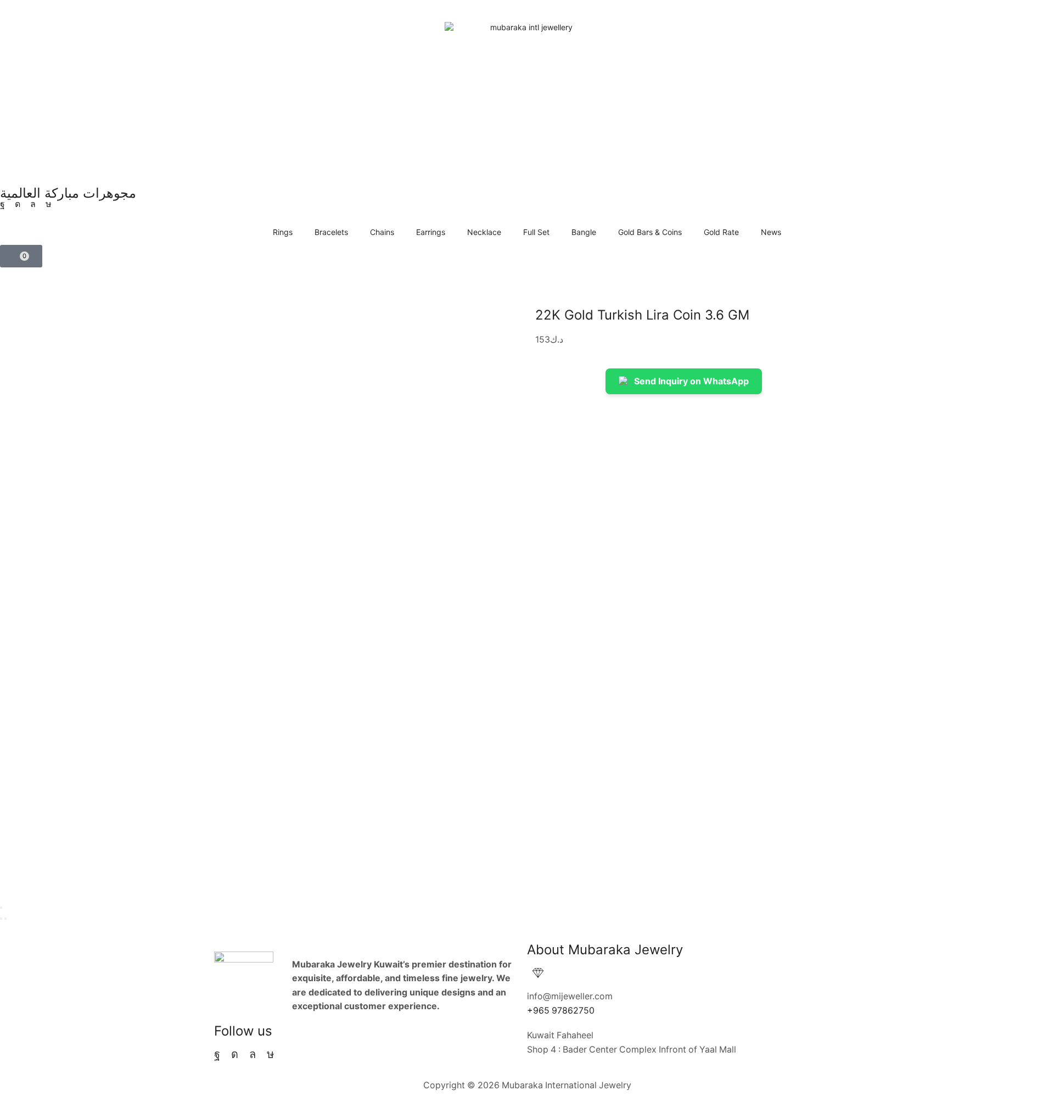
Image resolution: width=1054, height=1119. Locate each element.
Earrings (430, 232)
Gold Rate (721, 232)
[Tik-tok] (49, 204)
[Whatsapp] (33, 204)
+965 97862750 (561, 1010)
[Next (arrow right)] (5, 918)
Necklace (484, 232)
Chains (382, 232)
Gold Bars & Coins (650, 232)
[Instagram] (17, 204)
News (771, 232)
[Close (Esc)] (1, 908)
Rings (283, 232)
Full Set (536, 232)
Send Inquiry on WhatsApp (691, 381)
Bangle (583, 232)
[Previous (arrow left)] (1, 918)
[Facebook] (2, 204)
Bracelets (331, 232)
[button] (21, 256)
